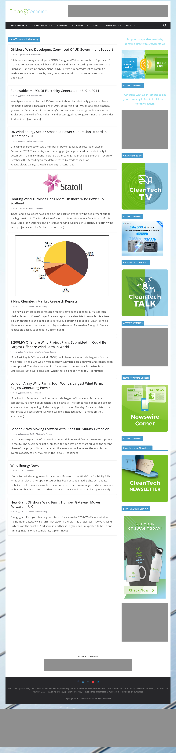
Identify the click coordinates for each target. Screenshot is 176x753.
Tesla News (77, 25)
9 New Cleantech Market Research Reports (43, 301)
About (129, 25)
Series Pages (112, 25)
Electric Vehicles (40, 25)
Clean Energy (17, 25)
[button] (25, 25)
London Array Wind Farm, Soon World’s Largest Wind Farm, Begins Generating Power (56, 385)
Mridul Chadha (26, 141)
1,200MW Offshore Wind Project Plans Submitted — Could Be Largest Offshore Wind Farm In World (58, 344)
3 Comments (36, 54)
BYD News (62, 25)
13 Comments (35, 393)
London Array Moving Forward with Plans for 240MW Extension (59, 429)
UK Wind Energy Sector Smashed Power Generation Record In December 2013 (58, 133)
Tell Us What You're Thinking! (36, 306)
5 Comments (38, 141)
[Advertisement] (118, 11)
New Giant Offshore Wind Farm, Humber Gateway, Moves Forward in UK (55, 504)
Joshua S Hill (25, 54)
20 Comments (36, 96)
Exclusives (92, 25)
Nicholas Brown (26, 208)
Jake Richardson (26, 352)
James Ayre (24, 393)
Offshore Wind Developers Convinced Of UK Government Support (61, 49)
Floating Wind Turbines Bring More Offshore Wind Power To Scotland (57, 201)
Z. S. (22, 306)
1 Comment (38, 208)
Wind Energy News (24, 465)
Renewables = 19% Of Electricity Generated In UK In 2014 (54, 90)
